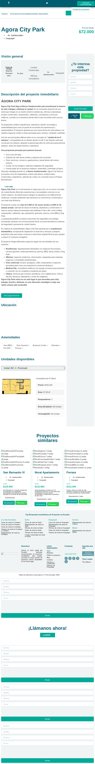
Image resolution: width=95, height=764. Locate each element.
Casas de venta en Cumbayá (11, 527)
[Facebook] (70, 558)
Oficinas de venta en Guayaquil (59, 528)
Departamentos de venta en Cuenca (81, 523)
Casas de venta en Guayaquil (58, 522)
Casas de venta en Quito (33, 522)
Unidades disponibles (39, 14)
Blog (48, 557)
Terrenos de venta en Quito (34, 532)
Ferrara (71, 472)
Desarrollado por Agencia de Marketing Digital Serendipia (77, 574)
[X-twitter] (66, 561)
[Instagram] (66, 558)
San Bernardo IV (14, 472)
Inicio (48, 551)
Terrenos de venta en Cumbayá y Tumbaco (11, 530)
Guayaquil (60, 73)
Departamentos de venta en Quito (34, 525)
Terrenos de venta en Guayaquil (59, 532)
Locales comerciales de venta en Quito (35, 535)
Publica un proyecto (53, 555)
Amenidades (25, 14)
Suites (49, 499)
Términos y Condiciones (51, 563)
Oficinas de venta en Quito (34, 528)
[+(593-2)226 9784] (65, 550)
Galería (5, 14)
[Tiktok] (73, 558)
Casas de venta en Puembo (10, 524)
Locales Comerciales (34, 69)
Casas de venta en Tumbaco (11, 522)
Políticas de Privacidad (51, 566)
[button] (47, 3)
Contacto (50, 560)
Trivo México (86, 562)
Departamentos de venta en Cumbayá (10, 533)
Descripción (15, 14)
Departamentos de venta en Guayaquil (58, 525)
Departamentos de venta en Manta (81, 531)
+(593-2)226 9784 (70, 554)
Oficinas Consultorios (34, 77)
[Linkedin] (77, 558)
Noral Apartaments (47, 472)
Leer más (9, 187)
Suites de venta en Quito (33, 530)
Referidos (50, 553)
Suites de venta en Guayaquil (58, 530)
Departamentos (10, 498)
